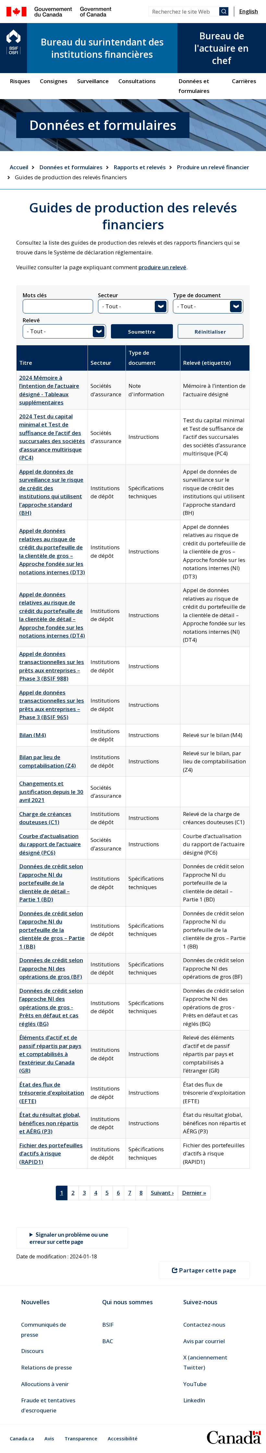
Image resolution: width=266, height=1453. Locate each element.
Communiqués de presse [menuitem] (43, 1329)
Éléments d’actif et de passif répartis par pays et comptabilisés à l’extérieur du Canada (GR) (50, 1054)
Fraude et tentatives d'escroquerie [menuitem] (48, 1405)
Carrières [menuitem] (244, 81)
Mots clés (35, 295)
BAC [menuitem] (107, 1341)
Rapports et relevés (140, 167)
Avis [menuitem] (49, 1438)
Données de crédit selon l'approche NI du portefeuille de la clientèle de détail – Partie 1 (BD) (51, 882)
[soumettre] (223, 11)
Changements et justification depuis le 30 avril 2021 (51, 792)
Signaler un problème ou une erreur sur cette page (69, 1238)
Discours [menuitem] (32, 1351)
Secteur (108, 295)
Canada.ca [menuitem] (22, 1438)
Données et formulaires (71, 167)
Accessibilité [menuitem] (123, 1438)
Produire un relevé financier (213, 167)
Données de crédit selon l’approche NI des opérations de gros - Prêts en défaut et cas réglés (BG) (51, 1007)
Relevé (31, 320)
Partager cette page (207, 1270)
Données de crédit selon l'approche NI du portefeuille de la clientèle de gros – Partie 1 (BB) (52, 930)
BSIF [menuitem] (108, 1324)
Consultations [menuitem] (137, 81)
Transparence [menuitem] (81, 1438)
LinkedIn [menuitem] (194, 1400)
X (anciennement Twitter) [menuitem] (205, 1362)
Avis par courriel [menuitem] (204, 1341)
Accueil (19, 167)
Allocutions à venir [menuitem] (45, 1384)
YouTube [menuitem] (195, 1384)
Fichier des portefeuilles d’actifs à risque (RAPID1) (51, 1153)
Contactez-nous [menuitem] (204, 1324)
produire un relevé (162, 267)
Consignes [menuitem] (53, 81)
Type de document (197, 295)
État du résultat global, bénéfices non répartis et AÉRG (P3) (49, 1123)
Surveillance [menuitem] (93, 81)
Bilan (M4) (32, 735)
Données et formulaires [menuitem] (194, 86)
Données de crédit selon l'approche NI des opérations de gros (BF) (51, 968)
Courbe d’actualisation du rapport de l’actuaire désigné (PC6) (50, 844)
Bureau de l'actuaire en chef (221, 48)
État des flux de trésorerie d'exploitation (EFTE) (51, 1093)
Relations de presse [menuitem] (46, 1367)
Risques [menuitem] (20, 81)
